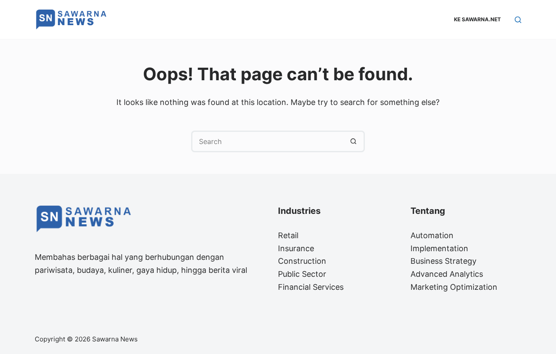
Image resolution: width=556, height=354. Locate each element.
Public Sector (302, 274)
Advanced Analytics (446, 274)
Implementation (439, 248)
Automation (431, 235)
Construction (302, 261)
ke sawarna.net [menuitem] (477, 19)
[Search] (518, 19)
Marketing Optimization (453, 287)
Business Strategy (443, 261)
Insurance (296, 248)
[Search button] (354, 141)
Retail (288, 235)
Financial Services (311, 287)
